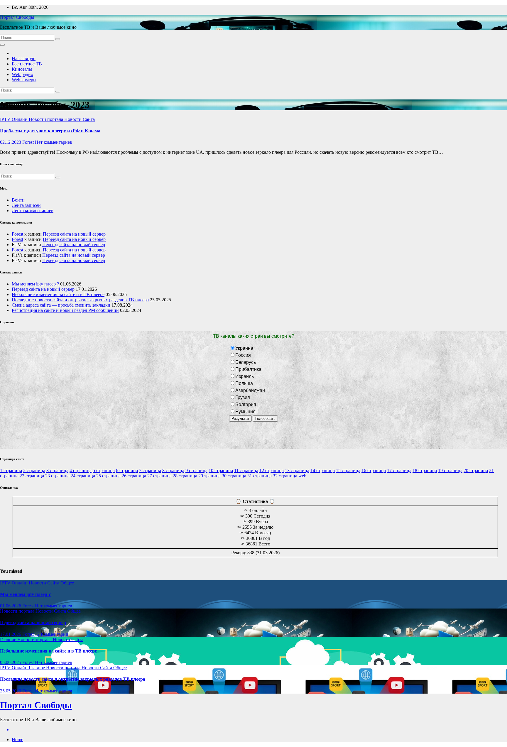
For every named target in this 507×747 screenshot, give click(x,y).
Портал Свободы (17, 17)
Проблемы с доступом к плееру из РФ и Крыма (50, 130)
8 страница (173, 470)
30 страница (234, 475)
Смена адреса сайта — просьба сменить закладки (61, 304)
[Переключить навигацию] (2, 45)
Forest (28, 142)
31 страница (259, 475)
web (302, 475)
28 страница (185, 475)
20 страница (476, 470)
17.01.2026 (11, 634)
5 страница (104, 470)
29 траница (209, 475)
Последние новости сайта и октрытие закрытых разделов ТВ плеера (80, 299)
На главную (24, 58)
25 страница (108, 475)
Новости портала (46, 119)
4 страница (81, 470)
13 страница (297, 470)
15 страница (348, 470)
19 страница (450, 470)
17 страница (399, 470)
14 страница (322, 470)
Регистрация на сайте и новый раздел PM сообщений (65, 310)
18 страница (425, 470)
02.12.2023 (11, 142)
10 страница (221, 470)
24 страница (83, 475)
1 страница (11, 470)
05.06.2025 (11, 662)
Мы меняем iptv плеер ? (35, 283)
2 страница (34, 470)
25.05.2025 (11, 690)
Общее (67, 582)
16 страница (373, 470)
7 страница (150, 470)
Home (17, 739)
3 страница (57, 470)
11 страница (246, 470)
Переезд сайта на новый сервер (74, 233)
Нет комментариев (53, 142)
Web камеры (24, 79)
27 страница (159, 475)
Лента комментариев (32, 210)
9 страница (196, 470)
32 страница (285, 475)
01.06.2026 (11, 605)
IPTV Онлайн (14, 119)
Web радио (22, 74)
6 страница (127, 470)
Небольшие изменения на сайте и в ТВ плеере (58, 294)
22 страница (32, 475)
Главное (8, 639)
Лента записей (26, 205)
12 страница (271, 470)
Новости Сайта (79, 119)
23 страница (57, 475)
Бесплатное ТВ (27, 63)
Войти (18, 199)
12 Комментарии (51, 634)
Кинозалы (22, 69)
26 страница (134, 475)
